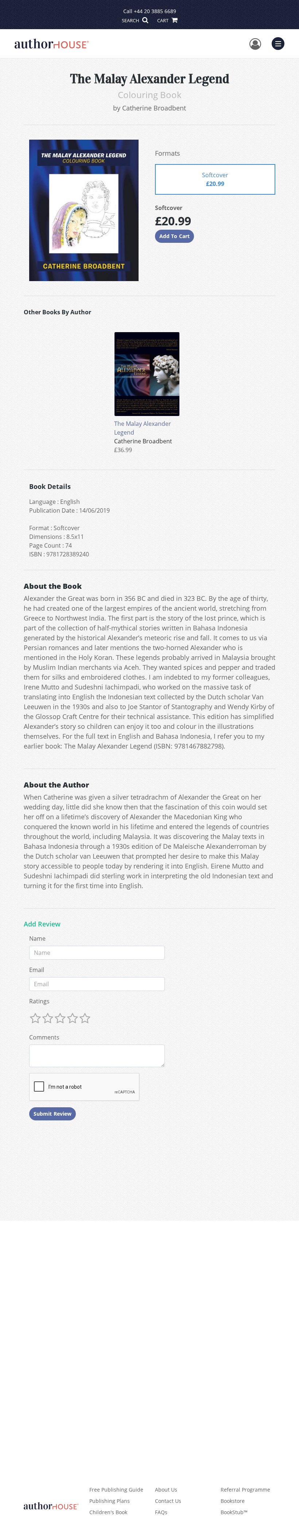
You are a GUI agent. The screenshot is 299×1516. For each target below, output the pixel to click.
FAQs (161, 1512)
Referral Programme (245, 1489)
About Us (166, 1489)
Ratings (39, 1001)
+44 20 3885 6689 (155, 11)
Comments (44, 1037)
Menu (280, 42)
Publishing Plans (109, 1500)
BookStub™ (234, 1512)
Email (36, 970)
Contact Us (168, 1500)
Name (37, 938)
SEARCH (131, 20)
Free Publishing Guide (116, 1489)
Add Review (42, 924)
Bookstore (233, 1500)
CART (163, 20)
